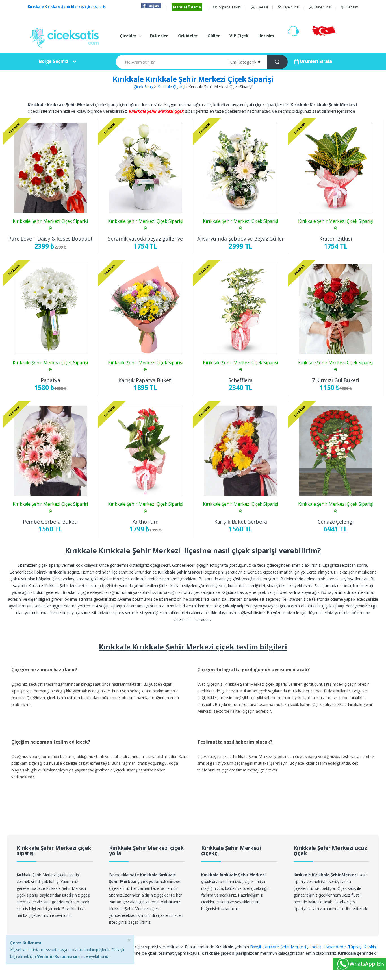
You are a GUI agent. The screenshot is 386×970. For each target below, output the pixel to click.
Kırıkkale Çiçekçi (171, 86)
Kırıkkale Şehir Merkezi (285, 946)
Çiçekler (128, 35)
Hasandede (335, 946)
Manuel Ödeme (187, 7)
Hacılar (315, 946)
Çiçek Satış (143, 86)
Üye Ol (262, 7)
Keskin (369, 946)
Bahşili (256, 946)
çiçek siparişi (67, 6)
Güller (213, 35)
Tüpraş (355, 946)
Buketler (159, 35)
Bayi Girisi (323, 7)
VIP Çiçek (238, 35)
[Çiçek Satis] (66, 37)
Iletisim (352, 7)
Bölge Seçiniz (53, 61)
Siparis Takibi (230, 7)
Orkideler (188, 35)
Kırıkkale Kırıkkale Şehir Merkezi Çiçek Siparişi (193, 79)
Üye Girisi (291, 7)
